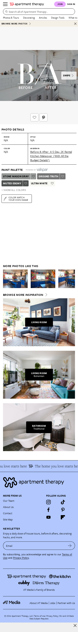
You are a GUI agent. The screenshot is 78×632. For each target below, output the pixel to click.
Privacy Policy (21, 557)
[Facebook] (48, 509)
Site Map (8, 519)
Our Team (8, 501)
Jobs (52, 603)
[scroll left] (6, 278)
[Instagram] (48, 502)
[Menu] (5, 4)
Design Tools (57, 18)
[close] (75, 625)
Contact (7, 513)
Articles (43, 18)
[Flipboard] (63, 517)
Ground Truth (48, 176)
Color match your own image (18, 199)
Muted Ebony (12, 183)
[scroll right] (72, 278)
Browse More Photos (14, 23)
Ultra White (39, 183)
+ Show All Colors (14, 190)
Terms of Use (39, 615)
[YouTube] (48, 517)
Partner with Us (66, 603)
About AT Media (39, 603)
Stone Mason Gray (16, 176)
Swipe (66, 75)
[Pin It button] (43, 117)
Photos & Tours (11, 18)
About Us (8, 507)
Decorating (29, 18)
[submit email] (70, 545)
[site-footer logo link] (11, 603)
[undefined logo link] (27, 4)
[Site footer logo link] (39, 482)
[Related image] (15, 279)
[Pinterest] (63, 509)
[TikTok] (63, 502)
